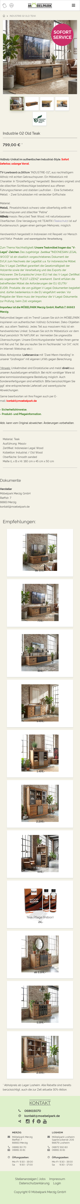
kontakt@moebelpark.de (42, 1116)
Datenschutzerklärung (34, 1183)
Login (57, 1183)
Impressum (57, 1179)
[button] (6, 58)
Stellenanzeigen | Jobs (30, 1179)
